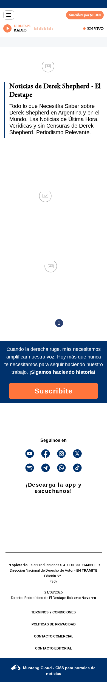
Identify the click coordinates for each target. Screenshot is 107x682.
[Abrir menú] (8, 15)
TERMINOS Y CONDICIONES (53, 612)
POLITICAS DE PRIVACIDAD (54, 624)
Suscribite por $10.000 (85, 15)
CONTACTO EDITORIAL (53, 648)
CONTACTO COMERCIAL (53, 636)
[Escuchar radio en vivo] (7, 28)
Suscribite (54, 391)
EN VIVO (95, 28)
